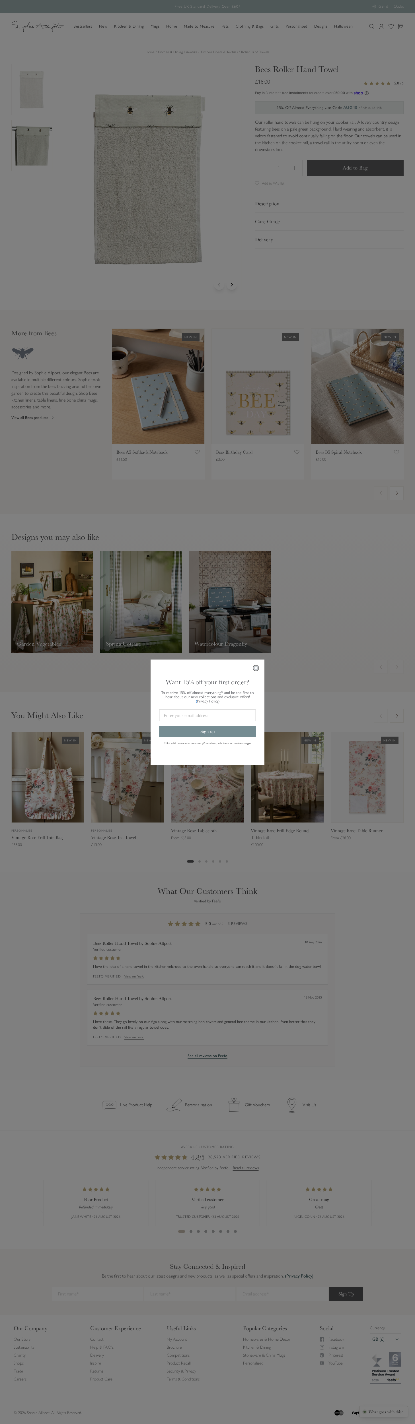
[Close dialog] (256, 668)
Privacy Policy (208, 701)
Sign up (207, 731)
